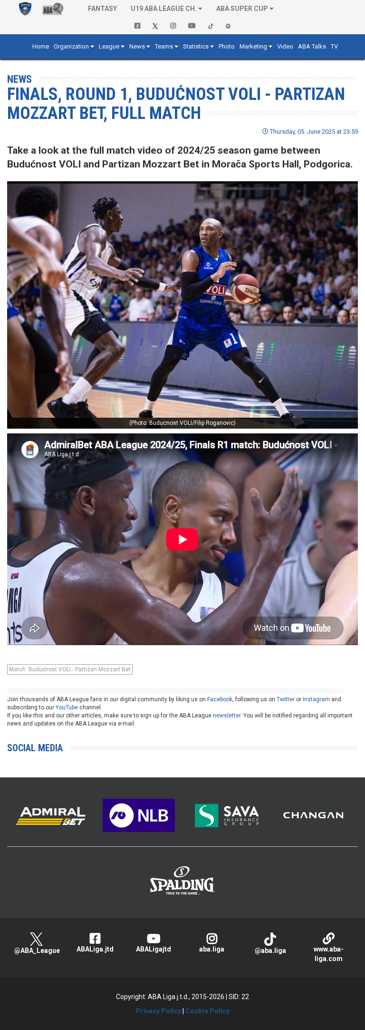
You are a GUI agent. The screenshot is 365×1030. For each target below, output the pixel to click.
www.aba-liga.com (329, 953)
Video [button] (285, 46)
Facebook (219, 699)
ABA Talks (312, 46)
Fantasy (102, 8)
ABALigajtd (153, 949)
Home (40, 46)
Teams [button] (164, 46)
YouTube (67, 707)
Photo (227, 46)
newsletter (226, 715)
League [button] (109, 46)
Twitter (286, 699)
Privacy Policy (158, 1011)
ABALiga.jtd (95, 949)
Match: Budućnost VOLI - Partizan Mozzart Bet (70, 669)
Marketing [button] (253, 46)
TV (334, 46)
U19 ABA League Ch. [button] (164, 8)
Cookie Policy (207, 1011)
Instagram (316, 699)
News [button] (137, 46)
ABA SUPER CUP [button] (242, 8)
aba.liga (211, 949)
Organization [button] (71, 46)
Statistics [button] (196, 46)
